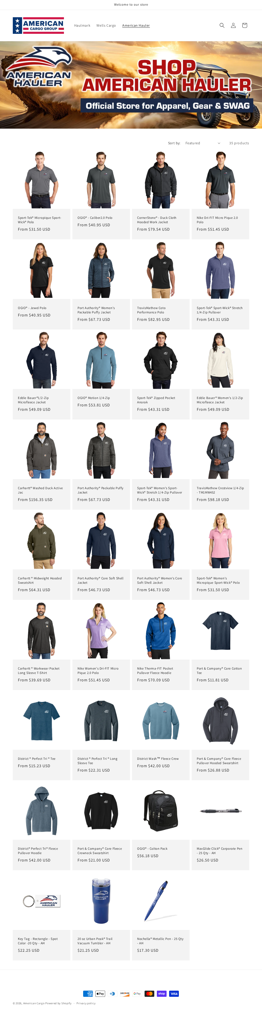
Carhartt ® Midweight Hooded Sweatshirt (40, 580)
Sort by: (174, 143)
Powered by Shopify (58, 1003)
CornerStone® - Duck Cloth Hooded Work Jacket (157, 220)
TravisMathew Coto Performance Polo (151, 310)
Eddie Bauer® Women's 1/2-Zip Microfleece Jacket (220, 400)
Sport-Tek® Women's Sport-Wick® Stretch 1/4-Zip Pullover (159, 490)
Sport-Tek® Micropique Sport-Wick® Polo (39, 220)
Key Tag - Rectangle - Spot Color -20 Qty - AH (38, 941)
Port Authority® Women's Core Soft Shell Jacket (159, 580)
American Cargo (34, 1003)
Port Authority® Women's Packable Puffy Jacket (96, 310)
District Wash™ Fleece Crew (158, 759)
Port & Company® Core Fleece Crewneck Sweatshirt (100, 851)
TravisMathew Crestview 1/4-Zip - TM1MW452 (220, 490)
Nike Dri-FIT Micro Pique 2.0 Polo (217, 220)
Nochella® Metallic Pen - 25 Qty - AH (160, 941)
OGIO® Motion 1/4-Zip (94, 398)
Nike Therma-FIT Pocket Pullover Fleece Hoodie (155, 671)
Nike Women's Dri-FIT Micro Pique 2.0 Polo (98, 671)
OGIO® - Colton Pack (152, 849)
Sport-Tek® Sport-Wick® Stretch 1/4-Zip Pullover (220, 310)
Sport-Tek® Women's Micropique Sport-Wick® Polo (218, 580)
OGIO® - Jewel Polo (32, 308)
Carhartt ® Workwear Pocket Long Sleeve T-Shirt (39, 671)
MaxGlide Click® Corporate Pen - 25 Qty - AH (219, 851)
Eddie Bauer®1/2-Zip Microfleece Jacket (33, 400)
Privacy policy (86, 1003)
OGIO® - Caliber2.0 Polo (95, 218)
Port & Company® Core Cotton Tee (219, 671)
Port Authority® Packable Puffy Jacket (101, 490)
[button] (222, 25)
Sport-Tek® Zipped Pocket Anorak (156, 400)
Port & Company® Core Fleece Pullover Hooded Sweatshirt (219, 761)
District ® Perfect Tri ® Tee (37, 759)
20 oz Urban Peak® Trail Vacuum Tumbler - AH (95, 941)
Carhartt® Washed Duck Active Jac (40, 490)
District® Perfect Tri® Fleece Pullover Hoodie (38, 851)
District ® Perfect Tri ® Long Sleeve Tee (97, 761)
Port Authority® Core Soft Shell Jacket (101, 580)
